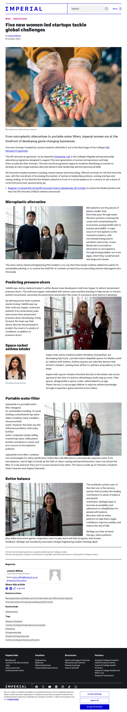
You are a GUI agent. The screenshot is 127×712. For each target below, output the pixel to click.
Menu (115, 9)
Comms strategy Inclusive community (22, 640)
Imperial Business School (46, 668)
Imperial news (20, 19)
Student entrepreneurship (17, 636)
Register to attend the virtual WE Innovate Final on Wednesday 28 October (47, 188)
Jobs (7, 665)
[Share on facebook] (6, 588)
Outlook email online (14, 670)
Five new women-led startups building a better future (29, 602)
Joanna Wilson (14, 35)
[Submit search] (106, 9)
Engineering (40, 660)
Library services (12, 668)
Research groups (72, 665)
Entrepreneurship (13, 632)
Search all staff (72, 668)
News (8, 19)
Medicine (39, 662)
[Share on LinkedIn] (10, 588)
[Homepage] (36, 8)
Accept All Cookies (94, 707)
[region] (63, 700)
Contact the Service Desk (17, 662)
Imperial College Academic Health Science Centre (107, 661)
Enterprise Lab (62, 156)
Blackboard (10, 660)
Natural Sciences (43, 665)
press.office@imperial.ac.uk (25, 577)
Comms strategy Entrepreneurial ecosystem (25, 625)
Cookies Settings (95, 694)
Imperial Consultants (104, 675)
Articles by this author (17, 580)
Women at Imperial (13, 621)
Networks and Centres (75, 662)
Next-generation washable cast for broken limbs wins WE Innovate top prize (39, 598)
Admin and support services (77, 660)
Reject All (95, 700)
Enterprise (10, 628)
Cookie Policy (13, 699)
